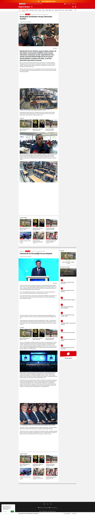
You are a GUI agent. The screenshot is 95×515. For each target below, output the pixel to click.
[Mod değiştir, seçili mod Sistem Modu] (75, 10)
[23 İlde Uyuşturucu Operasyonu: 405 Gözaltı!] (38, 238)
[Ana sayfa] (19, 10)
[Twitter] (50, 504)
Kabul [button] (12, 511)
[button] (75, 7)
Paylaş (75, 513)
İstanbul (44, 285)
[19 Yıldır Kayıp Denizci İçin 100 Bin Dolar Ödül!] (51, 238)
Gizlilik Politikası (5, 511)
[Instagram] (44, 504)
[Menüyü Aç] (32, 7)
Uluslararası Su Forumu (51, 285)
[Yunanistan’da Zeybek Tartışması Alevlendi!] (51, 125)
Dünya (41, 286)
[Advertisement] (38, 80)
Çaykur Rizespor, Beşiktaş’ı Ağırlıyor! (68, 299)
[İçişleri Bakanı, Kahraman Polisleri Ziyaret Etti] (39, 125)
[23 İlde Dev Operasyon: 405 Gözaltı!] (25, 238)
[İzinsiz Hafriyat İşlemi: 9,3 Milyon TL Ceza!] (26, 125)
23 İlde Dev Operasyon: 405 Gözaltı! (68, 332)
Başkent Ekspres (24, 7)
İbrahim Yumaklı (36, 286)
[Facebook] (47, 504)
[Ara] (73, 7)
